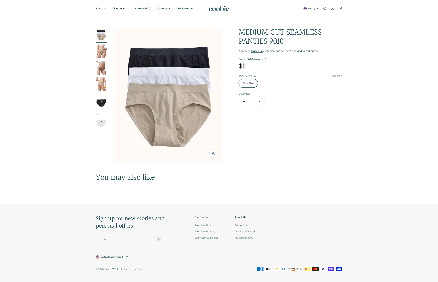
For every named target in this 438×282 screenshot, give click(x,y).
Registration (185, 8)
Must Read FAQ (141, 8)
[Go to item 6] (101, 123)
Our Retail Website (246, 231)
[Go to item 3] (101, 68)
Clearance (118, 8)
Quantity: (244, 93)
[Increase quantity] (260, 101)
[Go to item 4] (101, 84)
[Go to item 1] (101, 35)
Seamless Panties (204, 231)
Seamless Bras (202, 225)
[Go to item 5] (101, 103)
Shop (99, 8)
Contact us (164, 8)
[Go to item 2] (101, 51)
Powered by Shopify (134, 269)
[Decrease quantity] (244, 101)
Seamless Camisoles (206, 237)
